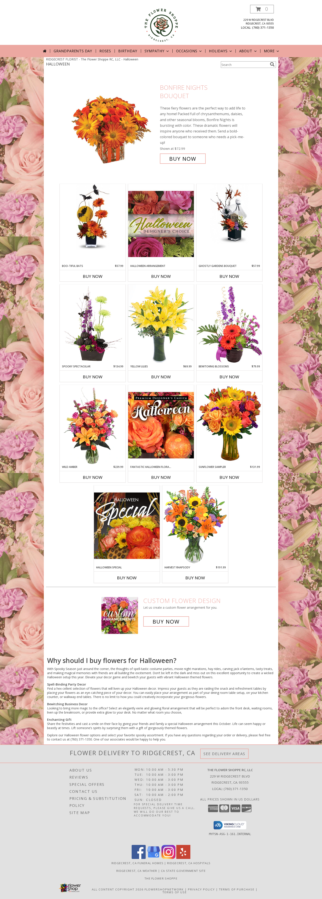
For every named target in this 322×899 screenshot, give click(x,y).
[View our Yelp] (183, 858)
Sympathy (155, 51)
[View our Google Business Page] (154, 858)
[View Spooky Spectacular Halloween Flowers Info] (93, 324)
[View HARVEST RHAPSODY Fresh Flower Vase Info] (195, 525)
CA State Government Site (183, 871)
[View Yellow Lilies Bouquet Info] (161, 324)
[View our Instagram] (168, 858)
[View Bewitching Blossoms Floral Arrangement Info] (229, 324)
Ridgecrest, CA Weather (136, 871)
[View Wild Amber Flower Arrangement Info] (93, 425)
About (245, 51)
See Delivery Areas (224, 753)
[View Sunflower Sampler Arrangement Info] (229, 425)
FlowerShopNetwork (164, 889)
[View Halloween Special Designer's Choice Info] (127, 525)
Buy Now (182, 158)
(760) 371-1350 (263, 27)
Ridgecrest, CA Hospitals (189, 863)
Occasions (186, 51)
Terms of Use (175, 892)
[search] (272, 64)
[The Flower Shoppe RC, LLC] (161, 25)
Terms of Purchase (237, 889)
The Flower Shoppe (161, 878)
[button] (262, 9)
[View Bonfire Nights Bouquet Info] (114, 123)
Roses (105, 51)
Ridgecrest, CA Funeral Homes (137, 863)
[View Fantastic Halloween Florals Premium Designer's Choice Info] (161, 425)
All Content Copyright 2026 (117, 889)
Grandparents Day (73, 51)
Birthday (127, 51)
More (269, 51)
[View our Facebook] (139, 858)
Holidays (218, 51)
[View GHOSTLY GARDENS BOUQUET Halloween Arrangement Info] (229, 214)
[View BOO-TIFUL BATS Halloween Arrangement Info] (93, 217)
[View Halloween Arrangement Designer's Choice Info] (161, 224)
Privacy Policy (201, 889)
